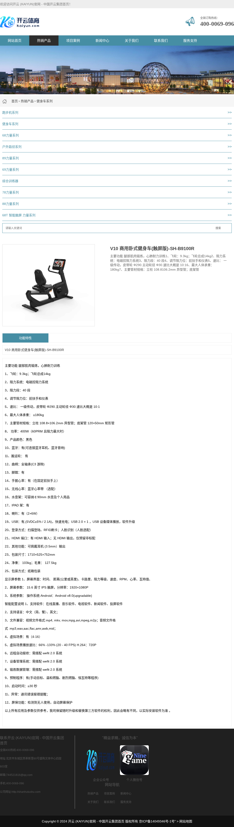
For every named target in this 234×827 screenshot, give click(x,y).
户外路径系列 (11, 147)
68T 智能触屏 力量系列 (18, 215)
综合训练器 (10, 181)
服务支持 (190, 40)
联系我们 (161, 40)
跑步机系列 (10, 112)
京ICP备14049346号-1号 (157, 821)
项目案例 (73, 40)
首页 (14, 101)
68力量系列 (10, 135)
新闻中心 (102, 40)
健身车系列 (45, 101)
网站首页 (14, 40)
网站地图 (185, 821)
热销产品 (44, 40)
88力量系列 (10, 204)
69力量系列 (10, 169)
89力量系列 (10, 158)
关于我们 (131, 40)
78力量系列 (10, 192)
